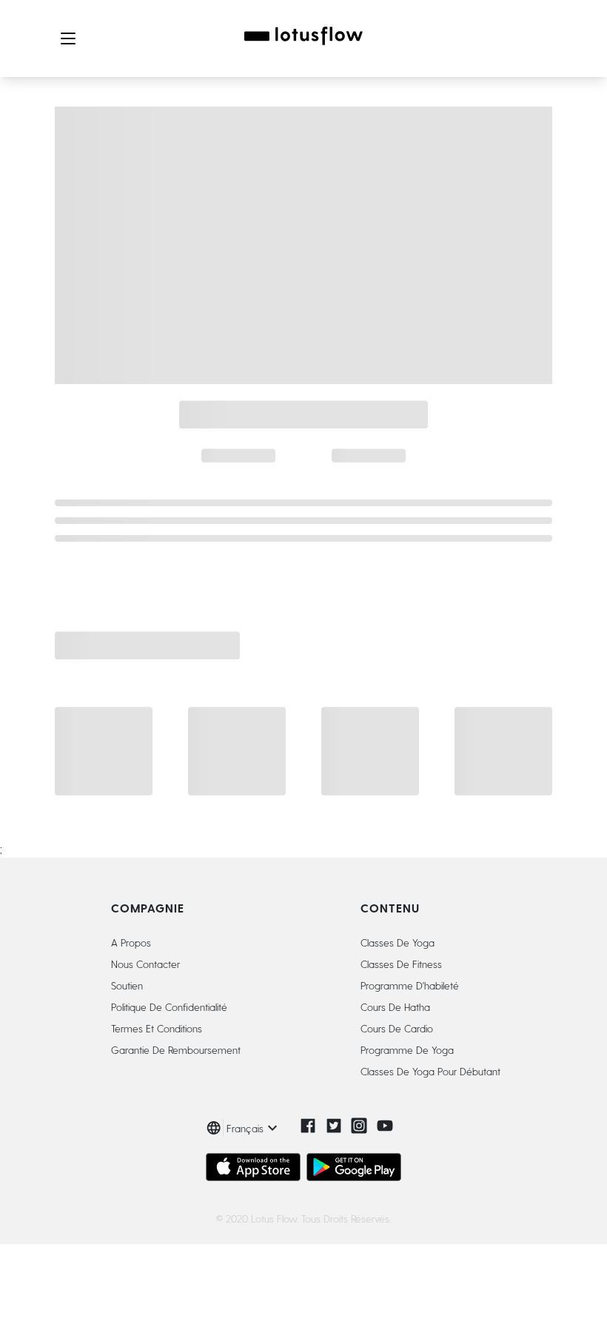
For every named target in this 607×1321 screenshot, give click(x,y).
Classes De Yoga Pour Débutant (430, 1071)
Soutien (127, 985)
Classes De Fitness (401, 964)
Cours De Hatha (395, 1007)
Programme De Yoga (407, 1049)
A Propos (131, 942)
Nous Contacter (145, 964)
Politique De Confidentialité (169, 1007)
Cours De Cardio (396, 1028)
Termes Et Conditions (156, 1028)
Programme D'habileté (409, 985)
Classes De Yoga (397, 942)
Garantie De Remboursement (176, 1049)
